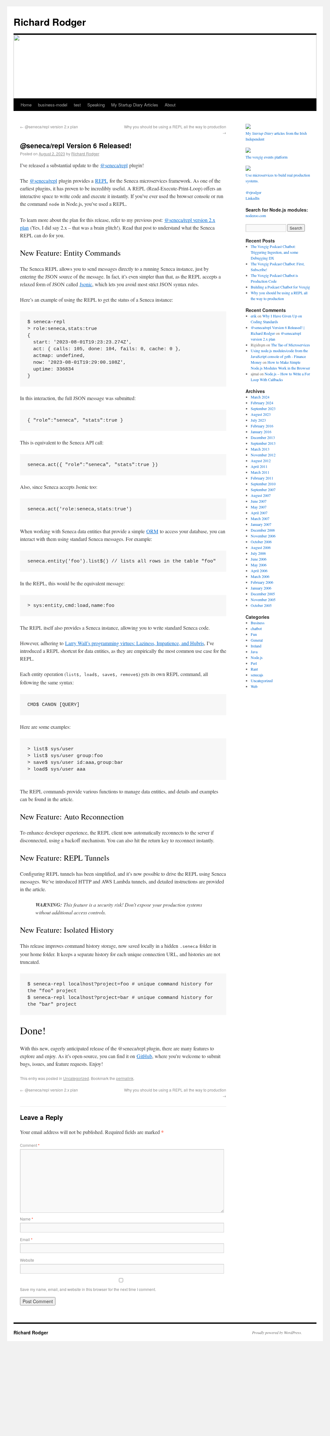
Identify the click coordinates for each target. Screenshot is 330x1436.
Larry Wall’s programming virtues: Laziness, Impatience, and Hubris (134, 643)
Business (258, 622)
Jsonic (86, 284)
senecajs (257, 674)
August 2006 (261, 547)
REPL (101, 180)
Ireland (256, 645)
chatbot (256, 628)
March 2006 (260, 576)
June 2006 (259, 559)
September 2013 (263, 443)
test (77, 105)
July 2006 (258, 553)
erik (254, 315)
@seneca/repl (114, 165)
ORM (152, 531)
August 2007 (261, 495)
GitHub (144, 1056)
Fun (254, 634)
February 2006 (262, 582)
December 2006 (263, 530)
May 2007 (259, 506)
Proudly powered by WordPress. (277, 1332)
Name (26, 1218)
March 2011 (260, 472)
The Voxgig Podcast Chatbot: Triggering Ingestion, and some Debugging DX (274, 252)
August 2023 (261, 414)
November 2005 (263, 599)
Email (26, 1239)
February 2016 (262, 425)
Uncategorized (76, 1078)
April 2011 (259, 466)
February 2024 (262, 402)
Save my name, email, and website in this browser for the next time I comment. (88, 1289)
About (170, 105)
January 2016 (261, 431)
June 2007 (259, 501)
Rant (254, 669)
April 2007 (259, 512)
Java (254, 651)
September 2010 (263, 483)
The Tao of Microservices (290, 344)
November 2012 (263, 454)
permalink (124, 1078)
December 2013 (263, 437)
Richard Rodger (50, 22)
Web (254, 686)
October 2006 (261, 541)
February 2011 (262, 477)
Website (27, 1260)
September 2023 (263, 408)
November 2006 (263, 535)
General (257, 640)
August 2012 (261, 460)
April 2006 (259, 570)
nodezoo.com (256, 215)
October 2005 (261, 605)
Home (26, 105)
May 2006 (259, 564)
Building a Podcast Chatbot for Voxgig (280, 286)
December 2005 (263, 593)
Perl (254, 663)
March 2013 (260, 449)
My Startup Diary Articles (134, 105)
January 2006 (261, 587)
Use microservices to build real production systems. (278, 177)
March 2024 (260, 396)
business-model (52, 105)
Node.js (257, 657)
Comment (30, 1145)
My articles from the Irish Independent (276, 136)
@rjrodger (253, 192)
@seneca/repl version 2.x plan (49, 126)
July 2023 (258, 420)
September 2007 (263, 489)
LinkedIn (252, 198)
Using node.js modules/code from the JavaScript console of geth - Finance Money (279, 356)
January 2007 (261, 524)
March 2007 (260, 518)
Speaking (96, 105)
